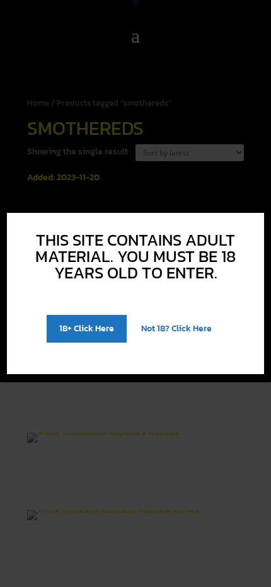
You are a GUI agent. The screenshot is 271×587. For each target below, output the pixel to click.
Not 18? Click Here (176, 328)
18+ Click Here (86, 328)
